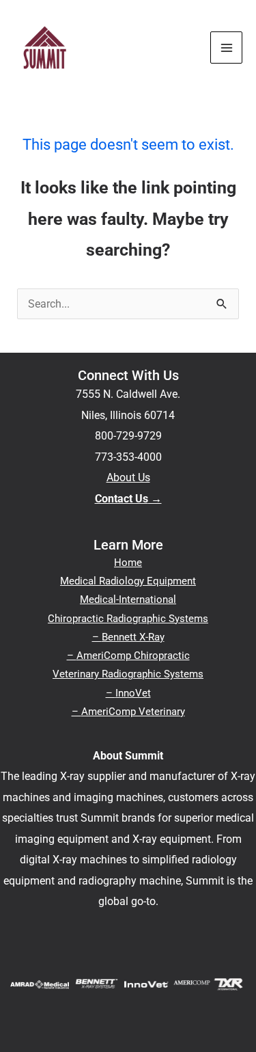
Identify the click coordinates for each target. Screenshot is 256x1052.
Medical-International (128, 599)
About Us (128, 477)
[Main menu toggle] (226, 47)
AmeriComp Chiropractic (133, 655)
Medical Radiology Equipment (128, 581)
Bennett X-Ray (133, 637)
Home (128, 562)
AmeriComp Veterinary (133, 711)
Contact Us (121, 498)
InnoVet (133, 693)
